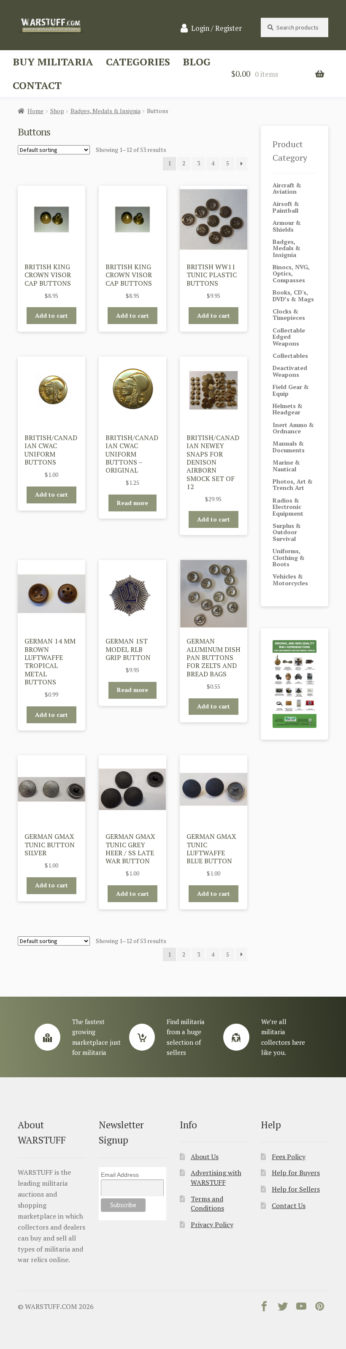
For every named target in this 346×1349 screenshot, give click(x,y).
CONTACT (37, 85)
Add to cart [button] (51, 315)
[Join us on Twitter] (282, 1308)
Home (35, 111)
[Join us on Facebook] (264, 1308)
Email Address (120, 1174)
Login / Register (216, 28)
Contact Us (288, 1205)
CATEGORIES (138, 61)
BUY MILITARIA (53, 61)
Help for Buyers (296, 1172)
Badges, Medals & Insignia (105, 111)
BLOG (197, 61)
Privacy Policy (212, 1224)
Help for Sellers (296, 1189)
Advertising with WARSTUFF (216, 1177)
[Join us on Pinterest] (319, 1308)
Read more (132, 503)
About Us (205, 1156)
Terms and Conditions (207, 1203)
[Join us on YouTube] (301, 1308)
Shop (57, 111)
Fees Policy (288, 1156)
